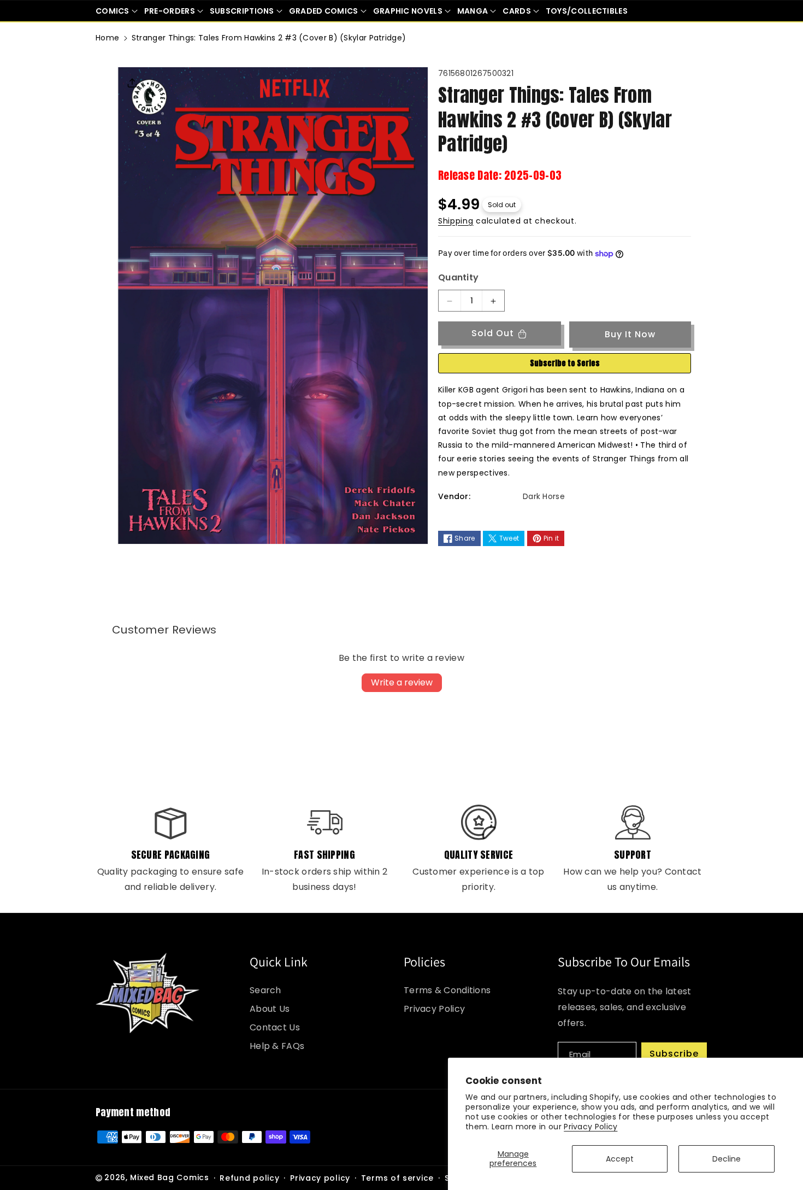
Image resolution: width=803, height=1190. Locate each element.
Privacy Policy (590, 1126)
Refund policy (249, 1178)
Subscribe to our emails (624, 961)
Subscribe (674, 1053)
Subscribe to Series (565, 364)
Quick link (279, 961)
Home (107, 37)
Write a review (402, 682)
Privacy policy (320, 1178)
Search (265, 990)
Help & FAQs (277, 1046)
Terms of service (397, 1178)
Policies (424, 961)
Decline (726, 1158)
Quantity (458, 277)
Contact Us (275, 1027)
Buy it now (630, 334)
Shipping (456, 220)
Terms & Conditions (447, 990)
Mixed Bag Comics (169, 1177)
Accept (620, 1158)
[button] (117, 11)
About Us (270, 1009)
